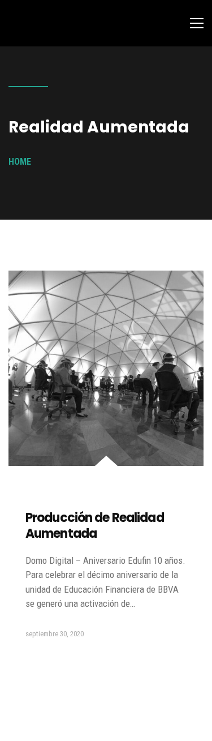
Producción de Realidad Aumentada (94, 526)
